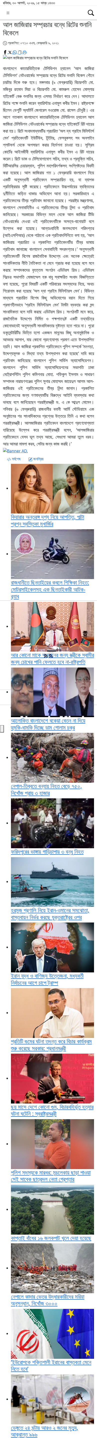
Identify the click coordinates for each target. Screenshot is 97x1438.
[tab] (13, 459)
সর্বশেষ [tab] (15, 459)
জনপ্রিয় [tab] (38, 459)
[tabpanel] (48, 532)
